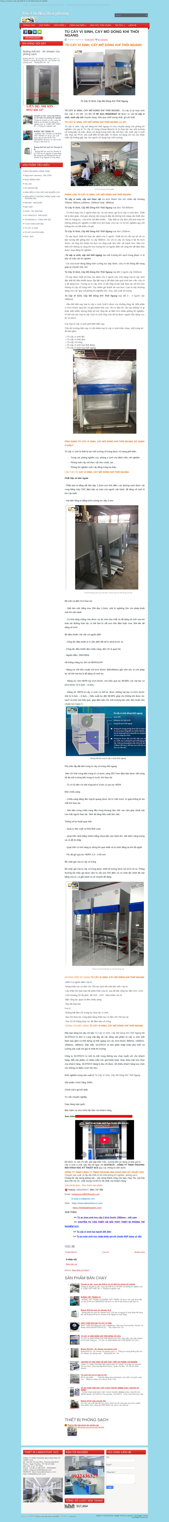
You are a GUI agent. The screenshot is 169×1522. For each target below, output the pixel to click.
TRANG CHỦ (29, 25)
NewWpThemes (108, 1515)
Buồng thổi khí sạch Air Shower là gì (96, 1310)
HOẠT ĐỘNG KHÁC (32, 180)
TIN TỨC (120, 25)
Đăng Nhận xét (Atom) (80, 1270)
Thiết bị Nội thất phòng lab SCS (45, 15)
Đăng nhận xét (71, 1264)
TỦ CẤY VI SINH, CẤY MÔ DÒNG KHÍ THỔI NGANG (102, 33)
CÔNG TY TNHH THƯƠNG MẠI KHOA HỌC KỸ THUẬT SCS (43, 5)
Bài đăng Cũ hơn (139, 1252)
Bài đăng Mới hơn (71, 1252)
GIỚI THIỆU (44, 25)
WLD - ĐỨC (29, 237)
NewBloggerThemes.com (140, 1517)
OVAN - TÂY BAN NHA (34, 211)
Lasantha (130, 1515)
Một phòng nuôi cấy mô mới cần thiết (91, 1427)
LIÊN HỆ (132, 25)
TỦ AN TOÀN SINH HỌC (34, 224)
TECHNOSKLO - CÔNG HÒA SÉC (38, 220)
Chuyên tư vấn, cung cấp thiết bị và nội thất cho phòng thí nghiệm (47, 117)
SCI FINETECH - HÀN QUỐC (36, 215)
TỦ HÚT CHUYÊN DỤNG (34, 232)
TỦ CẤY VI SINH (31, 228)
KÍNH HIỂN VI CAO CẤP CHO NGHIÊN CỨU (42, 192)
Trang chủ (105, 1252)
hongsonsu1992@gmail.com (85, 1194)
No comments (103, 40)
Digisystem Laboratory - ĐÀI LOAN (38, 175)
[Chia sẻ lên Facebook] (73, 1246)
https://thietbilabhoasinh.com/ (87, 1207)
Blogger (73, 1516)
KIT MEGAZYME (31, 188)
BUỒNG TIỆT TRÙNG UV (44, 131)
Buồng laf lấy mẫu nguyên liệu (93, 1401)
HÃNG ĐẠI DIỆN (78, 25)
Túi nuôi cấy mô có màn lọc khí (94, 1375)
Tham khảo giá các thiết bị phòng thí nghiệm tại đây (102, 1116)
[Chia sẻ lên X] (71, 1246)
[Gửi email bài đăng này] (66, 1246)
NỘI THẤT (29, 207)
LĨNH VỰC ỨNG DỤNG (100, 25)
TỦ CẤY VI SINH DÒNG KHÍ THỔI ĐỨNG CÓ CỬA (101, 1336)
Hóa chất (28, 184)
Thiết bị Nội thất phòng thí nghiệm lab (83, 1425)
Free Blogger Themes (141, 1515)
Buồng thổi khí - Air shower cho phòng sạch (41, 53)
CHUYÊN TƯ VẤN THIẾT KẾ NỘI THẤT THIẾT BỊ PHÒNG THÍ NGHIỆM (109, 1362)
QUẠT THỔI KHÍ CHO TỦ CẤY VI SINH (96, 1323)
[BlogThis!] (68, 1246)
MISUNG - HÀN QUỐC (33, 203)
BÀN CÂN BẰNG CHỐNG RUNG (37, 171)
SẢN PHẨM (60, 25)
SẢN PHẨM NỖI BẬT (33, 38)
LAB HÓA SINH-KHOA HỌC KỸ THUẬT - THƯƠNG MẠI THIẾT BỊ (88, 5)
